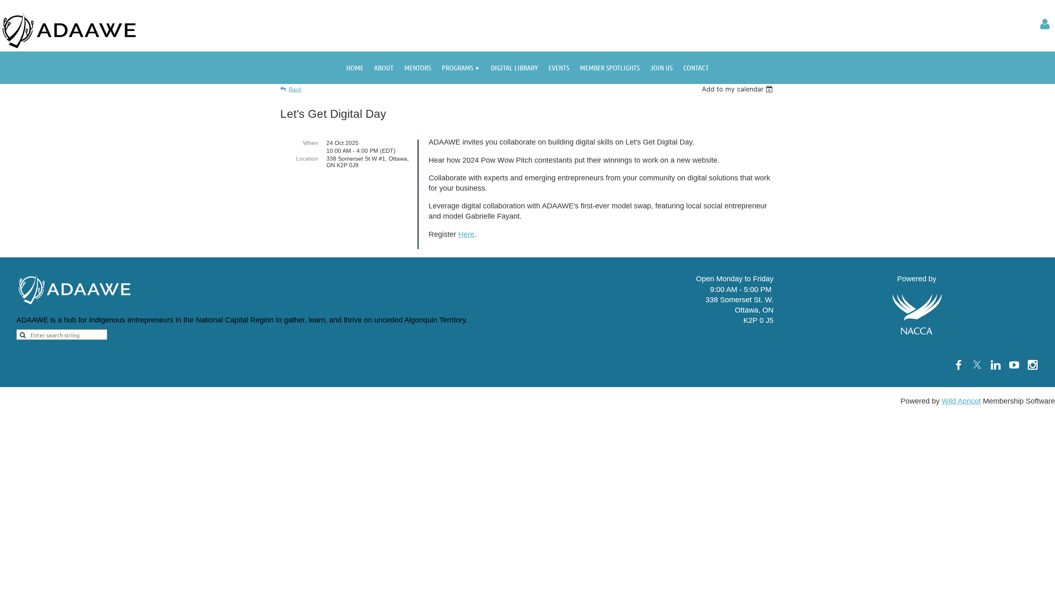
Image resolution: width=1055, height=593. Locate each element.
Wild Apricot (961, 401)
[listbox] (738, 89)
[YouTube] (1014, 365)
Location (307, 158)
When (310, 143)
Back (295, 89)
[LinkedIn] (995, 365)
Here (466, 234)
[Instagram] (1033, 365)
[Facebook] (958, 365)
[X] (977, 365)
